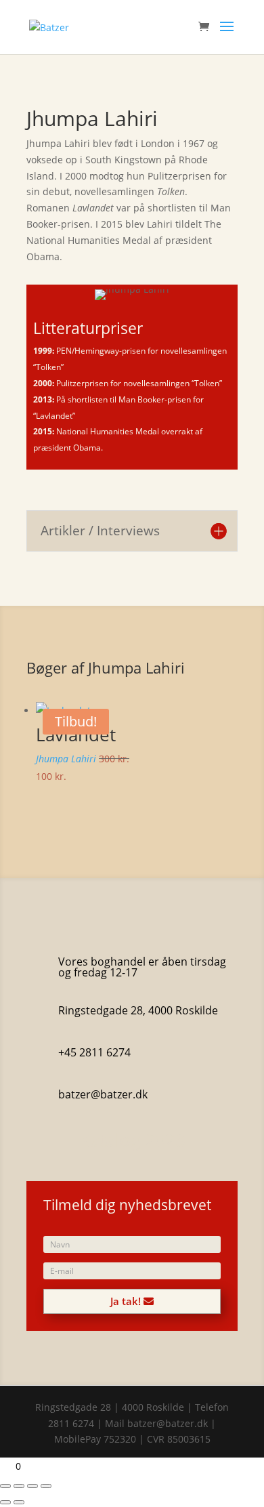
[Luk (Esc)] (46, 1486)
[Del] (32, 1486)
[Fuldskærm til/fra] (19, 1486)
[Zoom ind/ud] (5, 1486)
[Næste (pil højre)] (19, 1502)
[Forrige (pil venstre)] (5, 1502)
